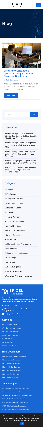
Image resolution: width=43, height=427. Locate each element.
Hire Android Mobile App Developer (14, 356)
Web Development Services (12, 328)
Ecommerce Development (11, 335)
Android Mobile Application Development (16, 388)
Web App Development (10, 331)
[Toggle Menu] (38, 5)
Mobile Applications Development (18, 244)
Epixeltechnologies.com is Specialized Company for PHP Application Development (18, 73)
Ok (22, 424)
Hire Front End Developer (15, 226)
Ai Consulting (10, 190)
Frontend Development (14, 217)
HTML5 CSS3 (10, 240)
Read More (11, 95)
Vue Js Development (13, 267)
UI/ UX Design (10, 258)
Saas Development (12, 249)
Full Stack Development (14, 221)
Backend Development (14, 203)
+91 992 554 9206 (10, 306)
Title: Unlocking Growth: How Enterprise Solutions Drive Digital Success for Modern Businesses (20, 170)
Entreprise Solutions (13, 208)
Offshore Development (10, 346)
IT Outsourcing (7, 339)
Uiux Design (10, 262)
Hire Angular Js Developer (11, 360)
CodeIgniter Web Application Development (17, 395)
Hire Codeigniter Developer (11, 367)
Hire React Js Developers (15, 230)
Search (33, 115)
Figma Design (10, 212)
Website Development (11, 80)
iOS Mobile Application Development (14, 406)
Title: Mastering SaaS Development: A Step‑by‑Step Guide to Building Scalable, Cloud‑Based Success (21, 136)
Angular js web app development (13, 392)
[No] (40, 420)
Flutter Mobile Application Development (15, 399)
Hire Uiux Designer (12, 235)
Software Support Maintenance (17, 253)
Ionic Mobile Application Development (15, 402)
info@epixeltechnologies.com (14, 314)
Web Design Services (9, 324)
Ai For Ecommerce (12, 194)
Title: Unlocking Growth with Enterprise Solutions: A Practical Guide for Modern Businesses (20, 154)
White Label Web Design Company (19, 276)
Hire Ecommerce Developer (12, 370)
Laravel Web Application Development (15, 409)
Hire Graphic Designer (10, 378)
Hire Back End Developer (11, 363)
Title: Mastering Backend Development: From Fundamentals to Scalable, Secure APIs (20, 145)
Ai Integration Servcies (14, 199)
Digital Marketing (8, 342)
